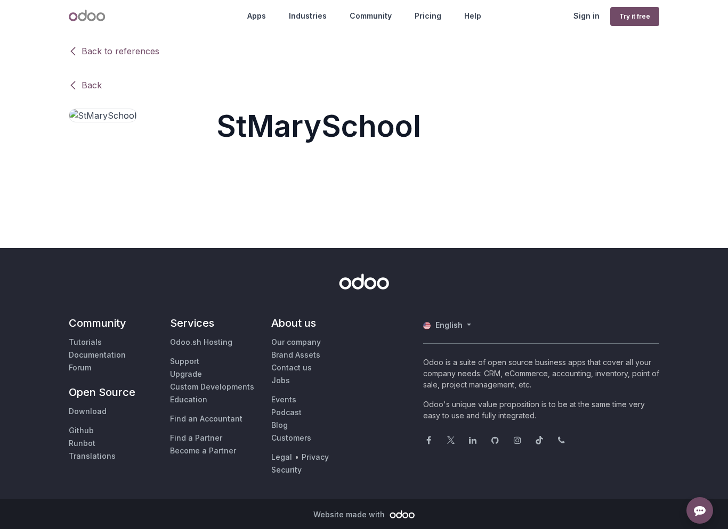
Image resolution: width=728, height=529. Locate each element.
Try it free (634, 16)
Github (81, 430)
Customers (291, 437)
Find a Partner (196, 437)
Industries (308, 15)
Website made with (350, 514)
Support (184, 361)
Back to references (120, 51)
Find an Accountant (206, 418)
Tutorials (85, 341)
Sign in (586, 15)
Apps (256, 15)
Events (283, 399)
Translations (92, 455)
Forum (80, 367)
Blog (279, 424)
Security (286, 469)
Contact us (291, 367)
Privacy (315, 456)
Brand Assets (295, 354)
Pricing (428, 15)
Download (88, 411)
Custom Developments (212, 386)
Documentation (97, 354)
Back (92, 85)
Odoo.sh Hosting (201, 341)
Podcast (286, 412)
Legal (281, 456)
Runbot (82, 443)
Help (472, 15)
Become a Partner (203, 450)
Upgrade (186, 373)
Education (188, 399)
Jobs (280, 380)
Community (371, 15)
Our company (296, 341)
